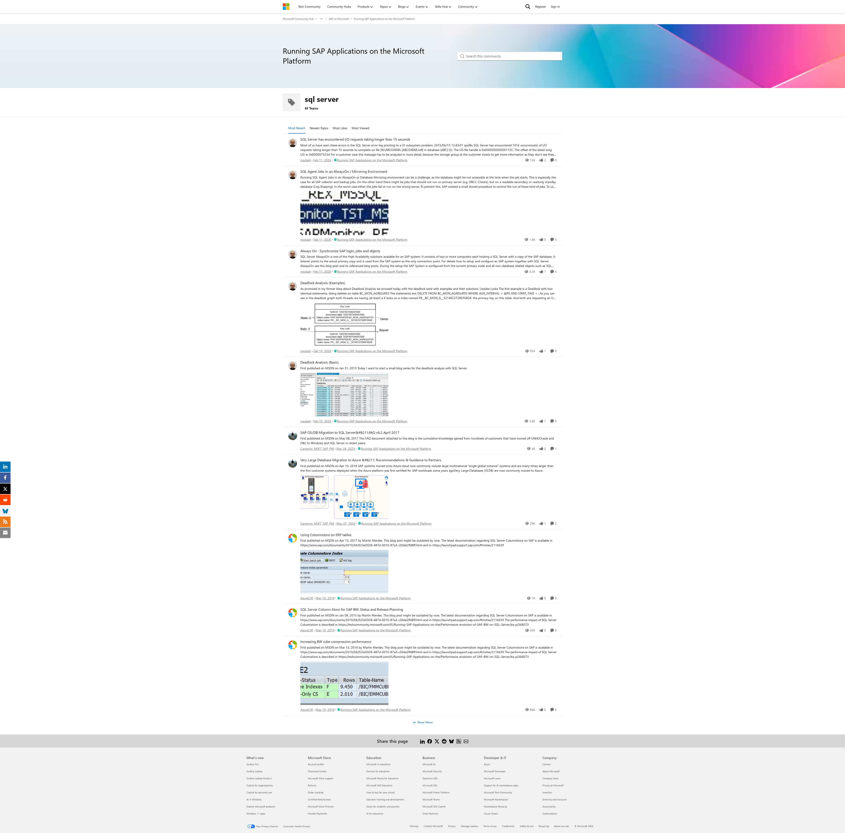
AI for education (374, 813)
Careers (546, 764)
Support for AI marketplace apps (501, 785)
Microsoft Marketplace (496, 799)
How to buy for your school (380, 792)
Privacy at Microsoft (553, 785)
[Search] (528, 6)
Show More (425, 722)
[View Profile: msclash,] (292, 142)
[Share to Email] (466, 741)
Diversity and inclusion (554, 799)
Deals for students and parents (382, 806)
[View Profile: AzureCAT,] (292, 538)
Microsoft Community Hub (298, 18)
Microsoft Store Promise (321, 806)
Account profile (316, 764)
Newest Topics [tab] (319, 128)
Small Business (430, 813)
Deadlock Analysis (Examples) (322, 283)
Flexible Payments (317, 813)
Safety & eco (526, 826)
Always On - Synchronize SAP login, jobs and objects (340, 251)
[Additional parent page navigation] (321, 19)
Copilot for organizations (259, 785)
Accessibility (549, 806)
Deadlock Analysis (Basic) (319, 362)
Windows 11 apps (255, 813)
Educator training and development (385, 799)
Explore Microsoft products (260, 806)
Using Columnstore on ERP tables (325, 535)
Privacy (452, 826)
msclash (305, 160)
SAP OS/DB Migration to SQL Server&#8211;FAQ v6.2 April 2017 (349, 432)
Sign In (555, 6)
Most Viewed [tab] (360, 128)
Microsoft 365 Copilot (434, 806)
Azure (487, 764)
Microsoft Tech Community (498, 792)
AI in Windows (254, 799)
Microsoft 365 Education (379, 785)
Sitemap (414, 826)
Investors (547, 792)
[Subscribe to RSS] (458, 741)
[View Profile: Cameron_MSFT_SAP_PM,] (292, 435)
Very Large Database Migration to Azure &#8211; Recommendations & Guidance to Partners (370, 460)
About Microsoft (551, 771)
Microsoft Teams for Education (382, 778)
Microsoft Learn (492, 778)
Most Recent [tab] (296, 128)
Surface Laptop (254, 771)
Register (540, 6)
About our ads (561, 826)
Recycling (544, 826)
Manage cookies (469, 826)
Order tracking (315, 792)
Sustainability (549, 813)
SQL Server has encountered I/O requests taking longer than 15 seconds (355, 139)
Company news (550, 778)
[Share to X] (437, 741)
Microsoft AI (428, 764)
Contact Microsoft (433, 826)
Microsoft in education (378, 764)
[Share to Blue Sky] (451, 741)
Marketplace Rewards (495, 806)
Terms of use (490, 826)
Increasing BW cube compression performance (335, 641)
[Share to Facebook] (429, 741)
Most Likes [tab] (340, 128)
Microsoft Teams (431, 799)
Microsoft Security (432, 771)
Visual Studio (491, 813)
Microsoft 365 (429, 785)
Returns (312, 785)
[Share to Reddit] (444, 741)
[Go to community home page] (286, 6)
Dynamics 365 (429, 778)
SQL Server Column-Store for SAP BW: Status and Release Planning (351, 609)
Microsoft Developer (495, 771)
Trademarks (508, 826)
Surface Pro (252, 764)
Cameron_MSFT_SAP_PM (317, 449)
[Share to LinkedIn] (422, 741)
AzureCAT (306, 598)
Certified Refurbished (319, 799)
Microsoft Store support (320, 778)
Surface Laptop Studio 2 (259, 778)
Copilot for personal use (259, 792)
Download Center (317, 771)
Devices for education (377, 771)
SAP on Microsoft (339, 18)
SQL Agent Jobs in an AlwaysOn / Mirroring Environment (343, 171)
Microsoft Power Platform (436, 792)
